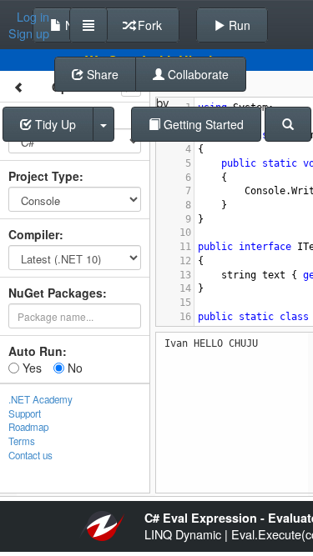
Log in (33, 16)
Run (237, 25)
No (73, 367)
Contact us (30, 455)
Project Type (43, 176)
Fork (148, 25)
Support (24, 413)
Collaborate (196, 74)
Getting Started (202, 124)
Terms (21, 441)
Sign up (28, 33)
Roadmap (28, 426)
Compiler (33, 234)
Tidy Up (54, 124)
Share (101, 74)
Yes (30, 367)
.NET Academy (40, 399)
